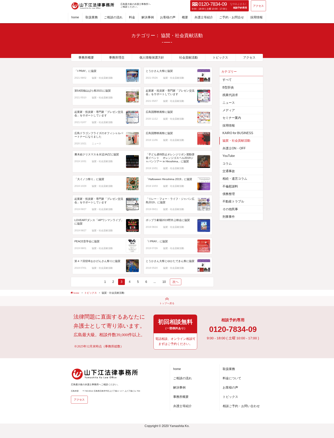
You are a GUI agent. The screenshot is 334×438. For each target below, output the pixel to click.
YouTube (228, 155)
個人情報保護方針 (151, 57)
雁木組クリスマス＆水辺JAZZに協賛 (96, 154)
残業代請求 (230, 95)
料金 (132, 17)
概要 (185, 17)
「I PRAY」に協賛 (85, 70)
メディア (228, 110)
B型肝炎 (228, 87)
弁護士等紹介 (203, 17)
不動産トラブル (233, 201)
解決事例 (147, 17)
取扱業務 (91, 17)
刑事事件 (228, 216)
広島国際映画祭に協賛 (159, 111)
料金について (232, 378)
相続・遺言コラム (234, 178)
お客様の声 (168, 17)
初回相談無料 (175, 324)
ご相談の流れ (113, 17)
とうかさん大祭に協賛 (159, 70)
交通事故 (228, 171)
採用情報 (256, 17)
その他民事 (230, 209)
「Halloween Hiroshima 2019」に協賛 (169, 179)
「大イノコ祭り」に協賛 (89, 179)
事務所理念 (116, 57)
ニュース (96, 143)
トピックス (220, 57)
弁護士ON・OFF (234, 148)
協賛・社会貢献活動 (102, 78)
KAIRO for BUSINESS (237, 133)
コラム (227, 163)
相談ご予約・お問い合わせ (241, 406)
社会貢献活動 (188, 57)
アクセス (258, 5)
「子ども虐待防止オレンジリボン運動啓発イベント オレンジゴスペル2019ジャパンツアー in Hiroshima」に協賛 (170, 158)
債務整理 (228, 194)
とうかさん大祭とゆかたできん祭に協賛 (170, 261)
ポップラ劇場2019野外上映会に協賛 (168, 220)
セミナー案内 (231, 117)
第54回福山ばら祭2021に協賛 (92, 90)
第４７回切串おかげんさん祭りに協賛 (97, 261)
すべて (227, 79)
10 (164, 281)
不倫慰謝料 (230, 186)
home (75, 17)
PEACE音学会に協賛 (87, 241)
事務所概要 (86, 57)
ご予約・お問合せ (231, 17)
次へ (175, 281)
